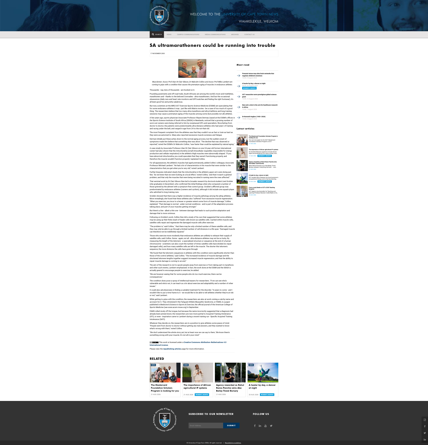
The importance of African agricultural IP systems (263, 149)
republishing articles (172, 349)
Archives (235, 34)
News (169, 34)
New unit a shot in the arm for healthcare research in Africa (260, 106)
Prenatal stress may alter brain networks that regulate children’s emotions (258, 75)
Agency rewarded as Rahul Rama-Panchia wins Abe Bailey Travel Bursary (263, 162)
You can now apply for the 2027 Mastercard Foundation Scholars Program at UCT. (262, 140)
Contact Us (249, 34)
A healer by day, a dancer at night (253, 83)
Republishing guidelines (233, 443)
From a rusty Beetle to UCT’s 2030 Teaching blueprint (262, 188)
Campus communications (188, 34)
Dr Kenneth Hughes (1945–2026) (253, 116)
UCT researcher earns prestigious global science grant (259, 96)
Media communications (215, 34)
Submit (231, 425)
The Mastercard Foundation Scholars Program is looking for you (263, 137)
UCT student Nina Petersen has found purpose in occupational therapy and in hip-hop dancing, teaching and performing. (263, 178)
